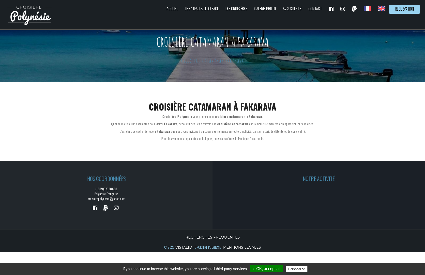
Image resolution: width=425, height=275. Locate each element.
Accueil (172, 9)
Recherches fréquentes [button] (212, 237)
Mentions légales (242, 247)
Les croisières (236, 9)
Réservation (404, 9)
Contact (315, 9)
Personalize (296, 269)
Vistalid (183, 247)
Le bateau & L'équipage (202, 9)
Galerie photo (265, 9)
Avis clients (292, 9)
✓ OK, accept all (266, 269)
